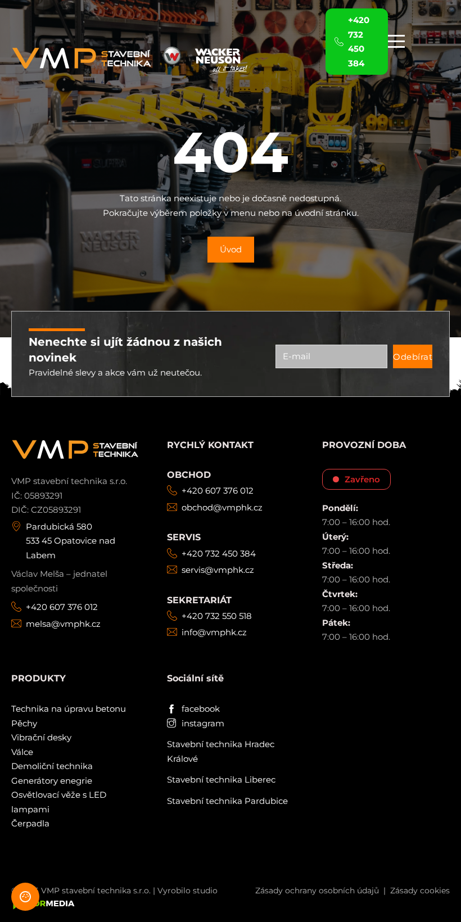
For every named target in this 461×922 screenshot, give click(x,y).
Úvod (231, 249)
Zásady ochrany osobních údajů (317, 890)
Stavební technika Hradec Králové (220, 751)
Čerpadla (30, 823)
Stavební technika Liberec (221, 779)
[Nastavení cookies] (25, 897)
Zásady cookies (420, 890)
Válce (22, 752)
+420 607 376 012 (62, 607)
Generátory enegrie (51, 780)
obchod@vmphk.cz (222, 507)
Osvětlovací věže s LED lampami (58, 802)
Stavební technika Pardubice (227, 801)
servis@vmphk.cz (218, 569)
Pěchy (24, 723)
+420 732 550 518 (217, 616)
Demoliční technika (52, 766)
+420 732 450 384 (219, 553)
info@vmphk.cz (214, 632)
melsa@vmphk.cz (63, 623)
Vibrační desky (41, 737)
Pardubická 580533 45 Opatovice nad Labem (70, 541)
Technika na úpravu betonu (68, 708)
